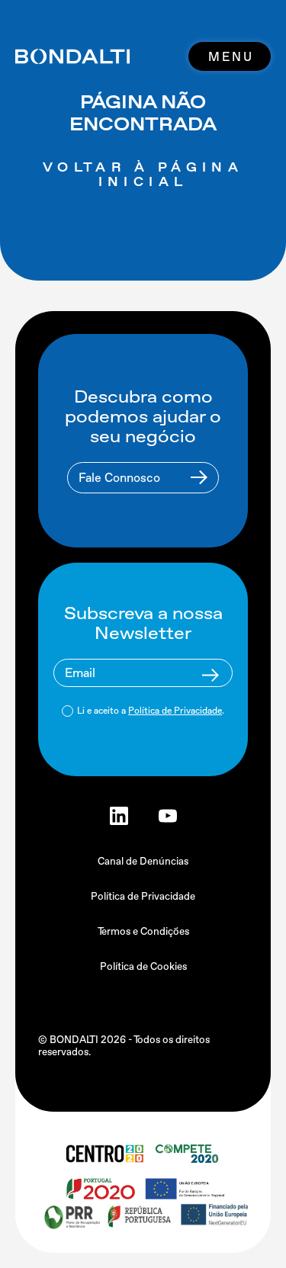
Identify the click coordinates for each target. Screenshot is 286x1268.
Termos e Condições (143, 931)
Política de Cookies (143, 966)
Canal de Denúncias (143, 861)
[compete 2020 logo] (188, 1154)
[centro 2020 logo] (103, 1154)
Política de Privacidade (175, 710)
